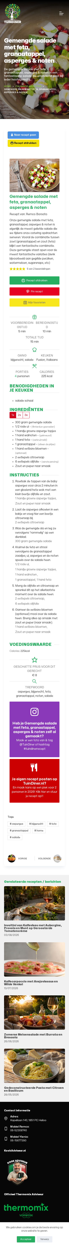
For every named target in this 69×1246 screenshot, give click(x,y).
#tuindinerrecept (34, 748)
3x (26, 415)
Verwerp (44, 1239)
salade (15, 837)
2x (19, 415)
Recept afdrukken (25, 143)
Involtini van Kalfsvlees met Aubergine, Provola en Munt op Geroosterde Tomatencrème (33, 928)
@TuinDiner (27, 744)
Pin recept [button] (36, 291)
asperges (16, 824)
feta (52, 824)
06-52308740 (18, 1130)
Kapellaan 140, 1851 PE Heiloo (28, 1120)
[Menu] (62, 13)
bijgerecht (36, 824)
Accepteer (25, 1239)
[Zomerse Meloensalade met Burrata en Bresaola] (34, 1012)
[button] (11, 269)
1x (13, 415)
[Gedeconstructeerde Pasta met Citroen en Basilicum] (34, 1066)
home (38, 830)
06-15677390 (18, 1140)
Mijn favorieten (36, 302)
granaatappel (19, 830)
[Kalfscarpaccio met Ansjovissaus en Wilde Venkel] (34, 959)
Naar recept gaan (25, 135)
